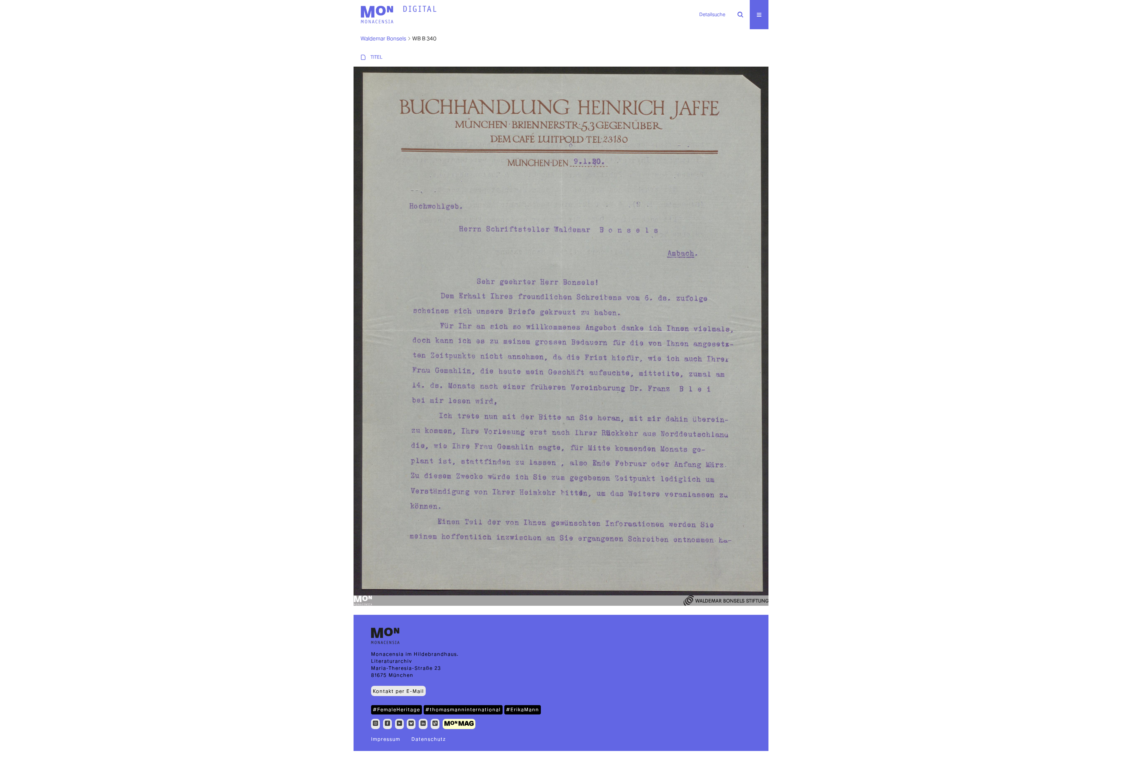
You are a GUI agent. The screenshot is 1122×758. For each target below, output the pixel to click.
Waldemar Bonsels (383, 38)
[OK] (740, 14)
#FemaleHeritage (396, 709)
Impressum (385, 739)
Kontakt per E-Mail (398, 691)
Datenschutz (428, 739)
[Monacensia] (376, 14)
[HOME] (419, 9)
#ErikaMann (522, 709)
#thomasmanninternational (463, 709)
